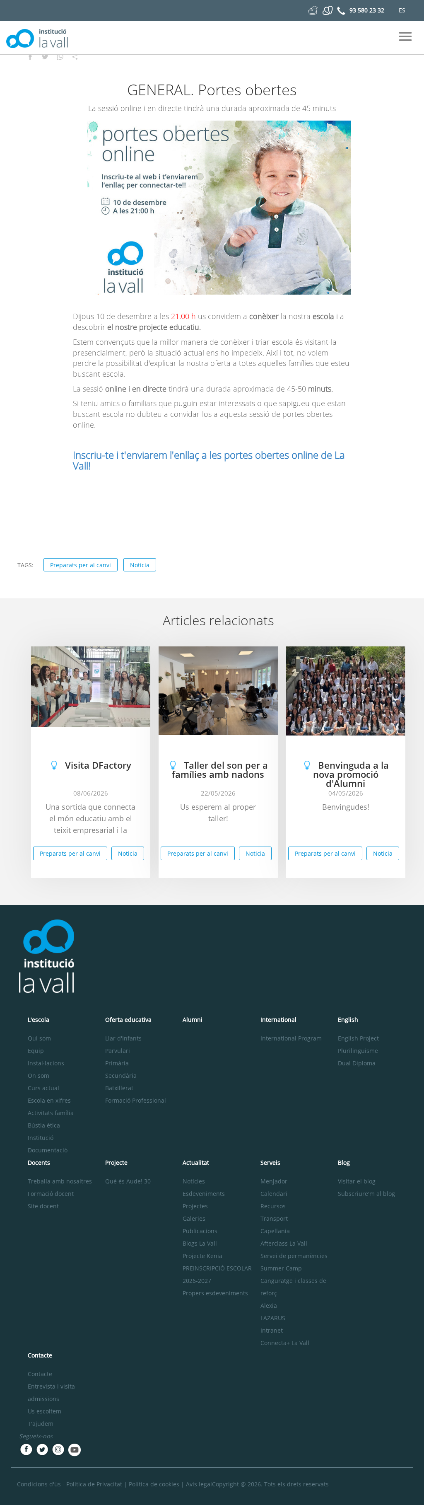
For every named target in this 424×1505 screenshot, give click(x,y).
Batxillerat (119, 1088)
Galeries (194, 1218)
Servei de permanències (294, 1256)
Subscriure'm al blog (366, 1194)
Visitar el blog (357, 1181)
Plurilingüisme (358, 1051)
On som (38, 1075)
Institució (40, 1138)
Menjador (273, 1181)
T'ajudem (40, 1424)
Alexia (268, 1305)
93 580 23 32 (366, 10)
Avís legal (199, 1484)
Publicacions (200, 1231)
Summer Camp (281, 1268)
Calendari (273, 1194)
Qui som (39, 1038)
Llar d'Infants (123, 1038)
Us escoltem (44, 1411)
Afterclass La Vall (283, 1243)
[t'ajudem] (313, 10)
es (402, 10)
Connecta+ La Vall (284, 1343)
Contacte (40, 1374)
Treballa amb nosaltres (60, 1181)
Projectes (195, 1206)
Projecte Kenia (202, 1256)
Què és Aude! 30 (128, 1181)
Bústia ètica (44, 1125)
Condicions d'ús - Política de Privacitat (69, 1484)
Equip (36, 1051)
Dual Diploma (357, 1063)
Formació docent (51, 1194)
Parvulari (117, 1051)
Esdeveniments (204, 1194)
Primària (117, 1063)
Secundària (121, 1075)
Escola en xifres (49, 1100)
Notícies (194, 1181)
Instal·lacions (46, 1063)
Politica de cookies (154, 1484)
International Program (291, 1038)
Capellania (275, 1231)
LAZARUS (272, 1318)
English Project (358, 1038)
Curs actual (43, 1088)
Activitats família (51, 1113)
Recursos (273, 1206)
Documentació (47, 1150)
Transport (274, 1218)
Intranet (271, 1330)
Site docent (43, 1206)
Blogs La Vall (200, 1243)
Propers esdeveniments (215, 1293)
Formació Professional (135, 1100)
